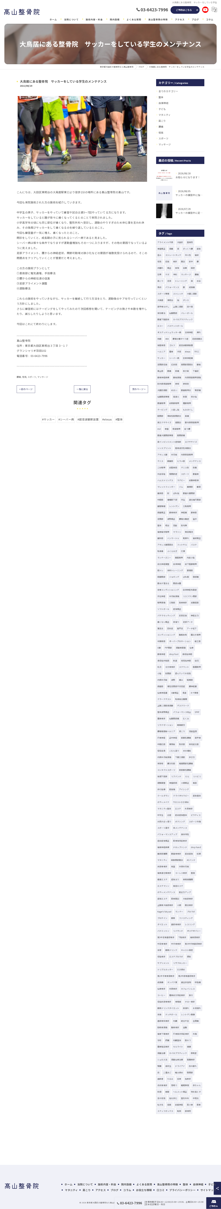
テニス (160, 461)
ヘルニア (161, 351)
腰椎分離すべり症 (180, 338)
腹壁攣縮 (161, 506)
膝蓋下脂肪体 (163, 319)
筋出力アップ (185, 892)
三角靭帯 (187, 506)
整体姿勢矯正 (163, 712)
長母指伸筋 (187, 654)
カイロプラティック (178, 1053)
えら (187, 776)
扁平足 (180, 628)
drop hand (196, 847)
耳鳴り (174, 1085)
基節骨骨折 (176, 924)
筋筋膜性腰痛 (185, 769)
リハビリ (197, 776)
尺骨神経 (161, 737)
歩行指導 (161, 789)
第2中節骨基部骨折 (186, 976)
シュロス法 (162, 1059)
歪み (159, 255)
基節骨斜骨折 (163, 1020)
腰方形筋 (171, 763)
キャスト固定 (187, 950)
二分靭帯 (161, 467)
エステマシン (163, 885)
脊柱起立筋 (194, 744)
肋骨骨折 (183, 602)
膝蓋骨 (196, 474)
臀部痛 (198, 390)
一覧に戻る (82, 389)
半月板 (174, 454)
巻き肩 (186, 371)
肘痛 (195, 467)
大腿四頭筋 (162, 390)
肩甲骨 (198, 737)
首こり (182, 731)
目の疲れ (193, 1066)
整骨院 (190, 242)
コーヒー (161, 995)
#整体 (119, 419)
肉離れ (160, 268)
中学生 (160, 815)
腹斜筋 (160, 538)
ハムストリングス (165, 480)
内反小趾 (191, 557)
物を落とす (196, 1091)
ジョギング (174, 576)
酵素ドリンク (171, 950)
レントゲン (174, 506)
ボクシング (180, 821)
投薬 (169, 1104)
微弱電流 (189, 531)
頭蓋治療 (161, 1053)
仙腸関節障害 (163, 396)
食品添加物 (186, 982)
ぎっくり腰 (188, 248)
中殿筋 (160, 499)
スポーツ (32, 376)
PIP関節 (168, 647)
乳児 (159, 666)
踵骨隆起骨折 (163, 1046)
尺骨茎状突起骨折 (181, 1033)
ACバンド (191, 860)
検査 (173, 866)
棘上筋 (160, 371)
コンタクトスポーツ (166, 769)
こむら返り (174, 750)
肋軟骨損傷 (162, 1027)
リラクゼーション (165, 725)
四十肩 (190, 306)
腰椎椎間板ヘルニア (166, 731)
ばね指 (176, 493)
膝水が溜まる (163, 583)
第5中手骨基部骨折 (193, 943)
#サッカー (48, 419)
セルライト (178, 1046)
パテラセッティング (166, 615)
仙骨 (191, 647)
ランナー (179, 911)
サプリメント (163, 963)
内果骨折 (173, 988)
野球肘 (186, 383)
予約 (175, 274)
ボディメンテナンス (166, 892)
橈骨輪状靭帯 (163, 531)
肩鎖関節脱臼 (177, 860)
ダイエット (162, 924)
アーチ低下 (192, 628)
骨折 (175, 261)
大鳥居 (160, 300)
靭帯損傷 (161, 602)
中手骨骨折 (176, 943)
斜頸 (185, 396)
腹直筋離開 (162, 853)
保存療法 (161, 313)
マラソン (177, 531)
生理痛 (196, 1020)
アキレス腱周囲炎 (165, 544)
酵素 (173, 918)
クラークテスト (164, 699)
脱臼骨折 (189, 905)
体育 (159, 950)
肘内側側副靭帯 (164, 383)
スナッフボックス (165, 1111)
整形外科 (185, 1098)
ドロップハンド (180, 847)
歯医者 (160, 1078)
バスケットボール (175, 325)
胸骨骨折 (175, 1027)
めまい (174, 390)
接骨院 (188, 1111)
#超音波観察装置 (88, 419)
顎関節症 (173, 474)
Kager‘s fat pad (164, 911)
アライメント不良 (165, 242)
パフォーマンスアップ (167, 834)
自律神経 (163, 103)
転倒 (179, 1111)
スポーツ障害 (163, 293)
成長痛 (192, 287)
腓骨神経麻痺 (163, 377)
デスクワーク (183, 705)
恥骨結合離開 (181, 699)
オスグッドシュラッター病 (169, 332)
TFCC (196, 351)
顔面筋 (160, 686)
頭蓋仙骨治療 (177, 1059)
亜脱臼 (178, 422)
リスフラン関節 (190, 596)
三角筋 (172, 602)
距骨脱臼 (175, 898)
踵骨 (171, 351)
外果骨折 (189, 808)
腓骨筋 (194, 512)
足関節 (160, 518)
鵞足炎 (160, 628)
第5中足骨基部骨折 (165, 937)
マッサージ (42, 376)
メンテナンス (195, 461)
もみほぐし (188, 409)
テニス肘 (185, 467)
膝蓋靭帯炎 (186, 390)
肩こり (162, 120)
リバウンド (178, 930)
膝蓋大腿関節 (189, 493)
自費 (185, 268)
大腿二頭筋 (192, 293)
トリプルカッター (165, 969)
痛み (181, 679)
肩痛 (187, 415)
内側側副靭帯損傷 (193, 377)
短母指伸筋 (186, 660)
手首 (179, 351)
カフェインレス (188, 988)
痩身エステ (162, 879)
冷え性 (188, 255)
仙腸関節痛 (174, 718)
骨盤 (167, 428)
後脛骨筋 (161, 345)
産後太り (175, 879)
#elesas (107, 419)
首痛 (177, 371)
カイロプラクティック (183, 319)
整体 (161, 97)
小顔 (179, 905)
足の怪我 (161, 1098)
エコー (160, 325)
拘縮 (159, 338)
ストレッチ (178, 293)
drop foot (173, 654)
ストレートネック (173, 255)
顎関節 (190, 1072)
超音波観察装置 (186, 345)
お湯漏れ (197, 1008)
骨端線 (178, 1001)
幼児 (197, 660)
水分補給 (187, 750)
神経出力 (195, 615)
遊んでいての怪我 (183, 673)
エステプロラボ (176, 956)
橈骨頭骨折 (195, 937)
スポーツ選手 (163, 827)
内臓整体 (177, 1040)
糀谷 (167, 525)
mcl (159, 428)
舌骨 (179, 1078)
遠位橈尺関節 (195, 499)
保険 (177, 268)
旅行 (191, 995)
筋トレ (160, 570)
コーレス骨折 (181, 872)
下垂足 (196, 371)
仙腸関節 (173, 313)
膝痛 (169, 371)
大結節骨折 (188, 898)
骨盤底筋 (173, 782)
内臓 (175, 1020)
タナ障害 (194, 692)
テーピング (162, 409)
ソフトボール (163, 609)
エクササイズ (191, 441)
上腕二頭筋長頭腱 (165, 705)
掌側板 (172, 744)
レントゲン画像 (188, 1014)
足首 (169, 280)
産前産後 (189, 853)
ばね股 (186, 576)
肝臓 (167, 1040)
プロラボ (191, 911)
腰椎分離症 (184, 518)
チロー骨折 (190, 1001)
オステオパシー (194, 930)
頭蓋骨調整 (181, 647)
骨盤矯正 (161, 248)
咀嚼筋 (190, 679)
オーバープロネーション (180, 641)
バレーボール (187, 313)
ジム (181, 486)
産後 (199, 248)
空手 (195, 518)
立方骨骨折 (170, 666)
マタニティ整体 (164, 808)
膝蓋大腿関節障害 (165, 435)
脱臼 (183, 261)
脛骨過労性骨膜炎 (183, 448)
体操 (159, 1014)
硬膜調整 (161, 782)
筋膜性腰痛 (186, 737)
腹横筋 (190, 486)
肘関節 (168, 673)
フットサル (182, 544)
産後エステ (162, 898)
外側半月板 (184, 866)
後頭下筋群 (162, 776)
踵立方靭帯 (196, 634)
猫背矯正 (197, 538)
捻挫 (167, 261)
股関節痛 (181, 435)
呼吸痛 (198, 982)
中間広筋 (161, 744)
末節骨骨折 (162, 866)
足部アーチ (188, 622)
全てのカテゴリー (168, 91)
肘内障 (184, 525)
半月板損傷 (174, 596)
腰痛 (19, 376)
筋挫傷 (172, 789)
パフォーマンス (172, 287)
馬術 (159, 287)
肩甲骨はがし (163, 306)
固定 (193, 268)
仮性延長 (161, 750)
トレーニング (181, 280)
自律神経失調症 (190, 589)
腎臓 (159, 1066)
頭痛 (171, 248)
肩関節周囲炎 (187, 364)
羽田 (175, 525)
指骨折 (188, 1078)
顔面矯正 (161, 512)
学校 (159, 1040)
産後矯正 (177, 609)
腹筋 (199, 486)
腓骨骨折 (173, 512)
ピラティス (196, 815)
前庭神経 (179, 1104)
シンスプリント (164, 448)
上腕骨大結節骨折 (165, 905)
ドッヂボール (171, 1014)
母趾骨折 (161, 956)
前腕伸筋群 (194, 480)
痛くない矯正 (163, 622)
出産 (169, 815)
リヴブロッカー (180, 963)
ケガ (167, 274)
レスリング (190, 924)
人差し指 (175, 409)
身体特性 (185, 834)
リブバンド (176, 776)
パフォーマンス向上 (182, 712)
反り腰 (187, 428)
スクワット (184, 666)
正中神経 (173, 737)
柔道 (184, 692)
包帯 (159, 274)
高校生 (168, 1066)
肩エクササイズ (164, 422)
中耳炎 (196, 1098)
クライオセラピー (181, 795)
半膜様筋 (161, 641)
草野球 (160, 763)
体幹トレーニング (175, 570)
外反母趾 (161, 474)
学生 (183, 499)
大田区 (180, 242)
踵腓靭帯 (187, 403)
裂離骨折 (191, 1059)
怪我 (24, 376)
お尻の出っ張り (164, 821)
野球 (177, 383)
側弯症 (194, 1053)
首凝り (176, 622)
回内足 (170, 628)
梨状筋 (182, 744)
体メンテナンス (180, 827)
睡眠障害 (185, 1085)
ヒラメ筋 (181, 461)
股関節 (160, 415)
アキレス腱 (162, 454)
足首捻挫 (183, 615)
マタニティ (165, 114)
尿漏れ (186, 1008)
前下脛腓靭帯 (191, 564)
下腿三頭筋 (180, 757)
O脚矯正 (175, 692)
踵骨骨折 (161, 718)
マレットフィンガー (166, 486)
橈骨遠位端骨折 (164, 872)
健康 (189, 1046)
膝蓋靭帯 (161, 403)
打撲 (183, 551)
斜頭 (159, 1091)
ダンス (186, 300)
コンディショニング (166, 634)
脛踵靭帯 (197, 666)
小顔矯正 (185, 782)
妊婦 (199, 853)
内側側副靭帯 (187, 454)
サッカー (161, 358)
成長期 (160, 982)
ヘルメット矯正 (180, 1091)
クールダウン (163, 795)
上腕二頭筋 (178, 306)
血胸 (185, 1027)
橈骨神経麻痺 (163, 847)
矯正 (169, 268)
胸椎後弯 (183, 634)
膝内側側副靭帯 (192, 422)
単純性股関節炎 (174, 415)
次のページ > (138, 389)
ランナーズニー (164, 557)
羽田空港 (193, 731)
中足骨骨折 (162, 943)
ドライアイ (180, 1066)
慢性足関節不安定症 (176, 686)
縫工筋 (198, 641)
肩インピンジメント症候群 (169, 441)
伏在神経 (161, 596)
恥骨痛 (160, 551)
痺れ (199, 332)
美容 (195, 782)
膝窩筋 (190, 570)
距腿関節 (161, 576)
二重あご (167, 1072)
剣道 (175, 660)
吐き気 (160, 1104)
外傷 (195, 1033)
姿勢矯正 (171, 518)
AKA (167, 338)
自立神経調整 (163, 564)
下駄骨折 (182, 937)
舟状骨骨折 (162, 1085)
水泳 (199, 280)
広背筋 (174, 364)
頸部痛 (196, 576)
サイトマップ (208, 1190)
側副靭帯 (176, 428)
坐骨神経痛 (188, 358)
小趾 (159, 673)
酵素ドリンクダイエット (168, 1008)
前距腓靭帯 (174, 403)
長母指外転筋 (163, 660)
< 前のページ (26, 389)
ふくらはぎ (172, 551)
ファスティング (186, 918)
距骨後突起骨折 (180, 840)
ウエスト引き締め (181, 802)
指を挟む (173, 1098)
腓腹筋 (170, 461)
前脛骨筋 (173, 467)
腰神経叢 (193, 686)
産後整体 (197, 795)
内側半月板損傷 (164, 757)
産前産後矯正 (163, 840)
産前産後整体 (181, 815)
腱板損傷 (177, 377)
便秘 (189, 956)
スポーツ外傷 (195, 821)
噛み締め (179, 1072)
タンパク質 (172, 982)
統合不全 (185, 1020)
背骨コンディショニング (168, 589)
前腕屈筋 (195, 602)
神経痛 (184, 512)
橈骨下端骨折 (163, 1033)
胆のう (188, 1040)
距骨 (199, 1104)
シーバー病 (174, 358)
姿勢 (173, 679)
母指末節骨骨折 (164, 1001)
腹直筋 (160, 493)
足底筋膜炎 (197, 338)
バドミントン (163, 930)
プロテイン (162, 918)
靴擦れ (186, 538)
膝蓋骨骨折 (176, 853)
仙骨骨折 (161, 988)
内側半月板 (162, 679)
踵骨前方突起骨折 (177, 995)
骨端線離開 (188, 879)
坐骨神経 (189, 332)
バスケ (194, 544)
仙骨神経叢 (162, 692)
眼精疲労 (181, 725)
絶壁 (167, 1091)
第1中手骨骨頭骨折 (165, 976)
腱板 (199, 364)
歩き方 (192, 757)
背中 (191, 261)
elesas (187, 351)
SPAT (197, 712)
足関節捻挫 (162, 364)
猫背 (197, 255)
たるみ (170, 1078)
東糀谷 (170, 300)
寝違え (176, 396)
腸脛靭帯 (179, 557)
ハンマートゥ (173, 538)
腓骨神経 (161, 654)
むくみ (186, 718)
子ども (162, 109)
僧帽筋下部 (172, 499)
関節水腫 (177, 583)
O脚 (159, 647)
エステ (178, 808)
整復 (193, 872)
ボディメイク (163, 802)
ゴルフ (172, 345)
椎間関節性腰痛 (186, 763)
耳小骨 (190, 1104)
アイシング (184, 789)
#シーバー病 (66, 419)
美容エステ (178, 885)
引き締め (181, 969)
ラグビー (181, 480)
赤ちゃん (197, 1085)
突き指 (194, 396)
